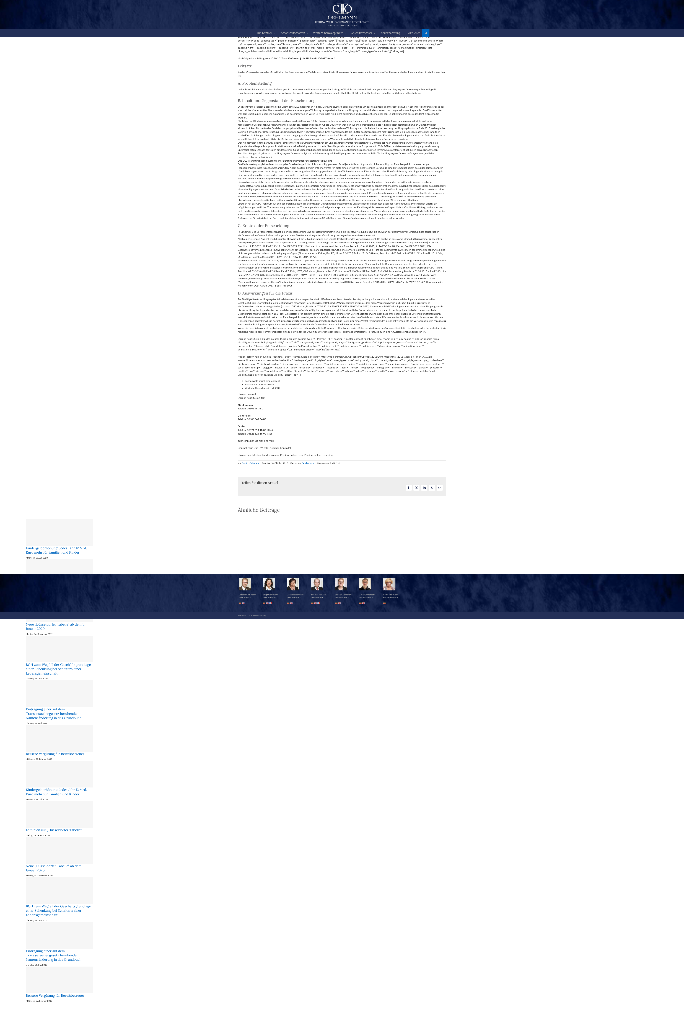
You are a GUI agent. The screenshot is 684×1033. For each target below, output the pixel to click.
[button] (425, 33)
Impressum (242, 615)
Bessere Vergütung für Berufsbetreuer (55, 754)
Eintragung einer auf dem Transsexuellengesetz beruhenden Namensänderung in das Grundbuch (53, 713)
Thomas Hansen (318, 594)
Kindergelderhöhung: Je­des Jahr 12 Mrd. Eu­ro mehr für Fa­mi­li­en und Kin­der (56, 550)
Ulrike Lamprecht (367, 594)
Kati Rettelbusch (390, 594)
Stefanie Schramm (343, 594)
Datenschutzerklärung (257, 615)
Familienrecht (308, 463)
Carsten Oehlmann (251, 463)
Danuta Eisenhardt (295, 594)
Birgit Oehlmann (270, 594)
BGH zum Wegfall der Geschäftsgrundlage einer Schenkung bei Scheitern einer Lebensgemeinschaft (58, 668)
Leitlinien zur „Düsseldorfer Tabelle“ (54, 830)
